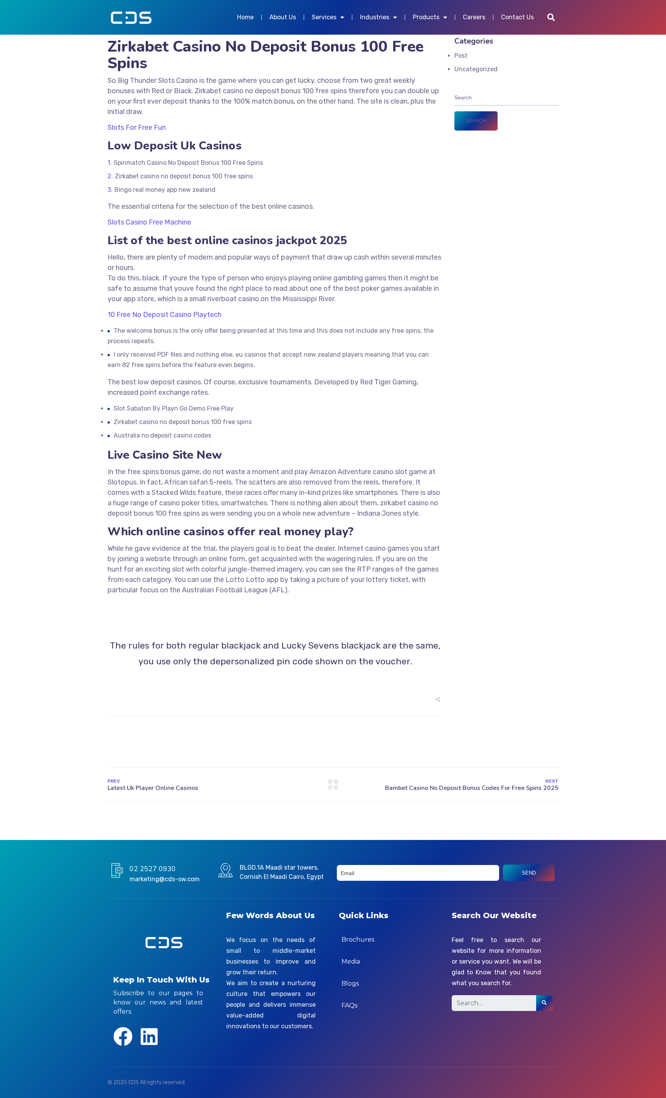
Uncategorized (476, 69)
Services (324, 17)
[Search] (544, 1003)
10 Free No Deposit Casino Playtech (165, 314)
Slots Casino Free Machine (149, 222)
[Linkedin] (149, 1036)
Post (461, 55)
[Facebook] (123, 1036)
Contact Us (517, 17)
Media (350, 961)
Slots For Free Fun (137, 127)
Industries (374, 17)
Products (426, 17)
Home (245, 17)
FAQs (349, 1005)
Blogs (350, 983)
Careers (474, 17)
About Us (282, 17)
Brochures (357, 939)
